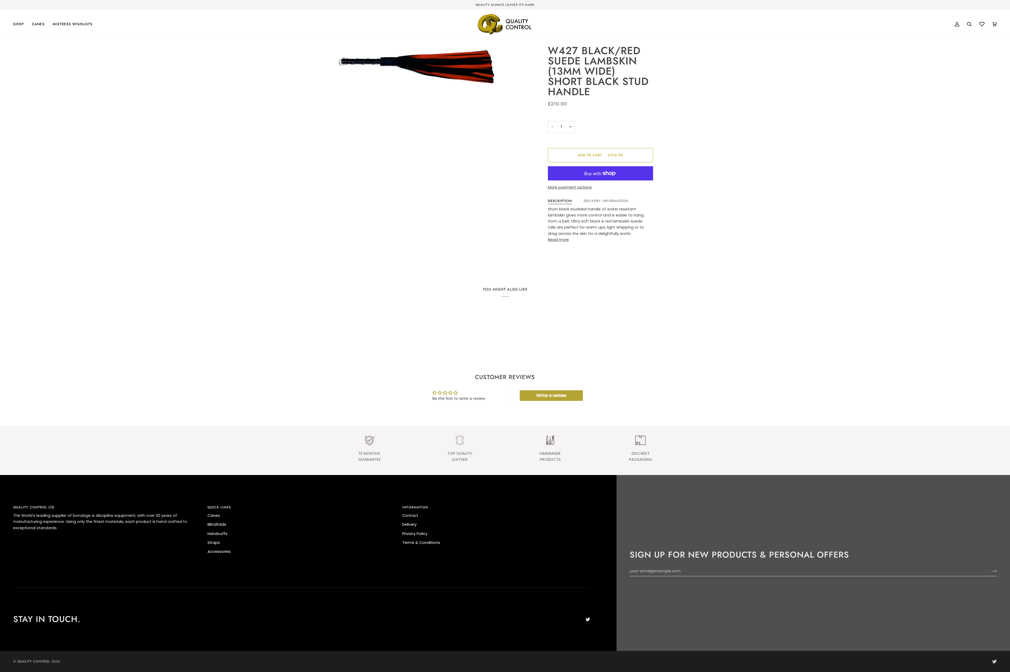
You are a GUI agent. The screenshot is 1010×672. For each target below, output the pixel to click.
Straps (214, 542)
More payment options (570, 187)
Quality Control (33, 661)
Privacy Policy (414, 533)
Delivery (409, 524)
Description (560, 200)
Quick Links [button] (219, 507)
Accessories (219, 551)
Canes (214, 515)
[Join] (990, 571)
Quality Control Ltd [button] (33, 507)
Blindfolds (217, 524)
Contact (410, 515)
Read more (558, 239)
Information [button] (415, 507)
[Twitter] (587, 619)
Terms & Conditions (421, 542)
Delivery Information (606, 200)
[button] (20, 24)
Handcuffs (218, 533)
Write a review (551, 395)
